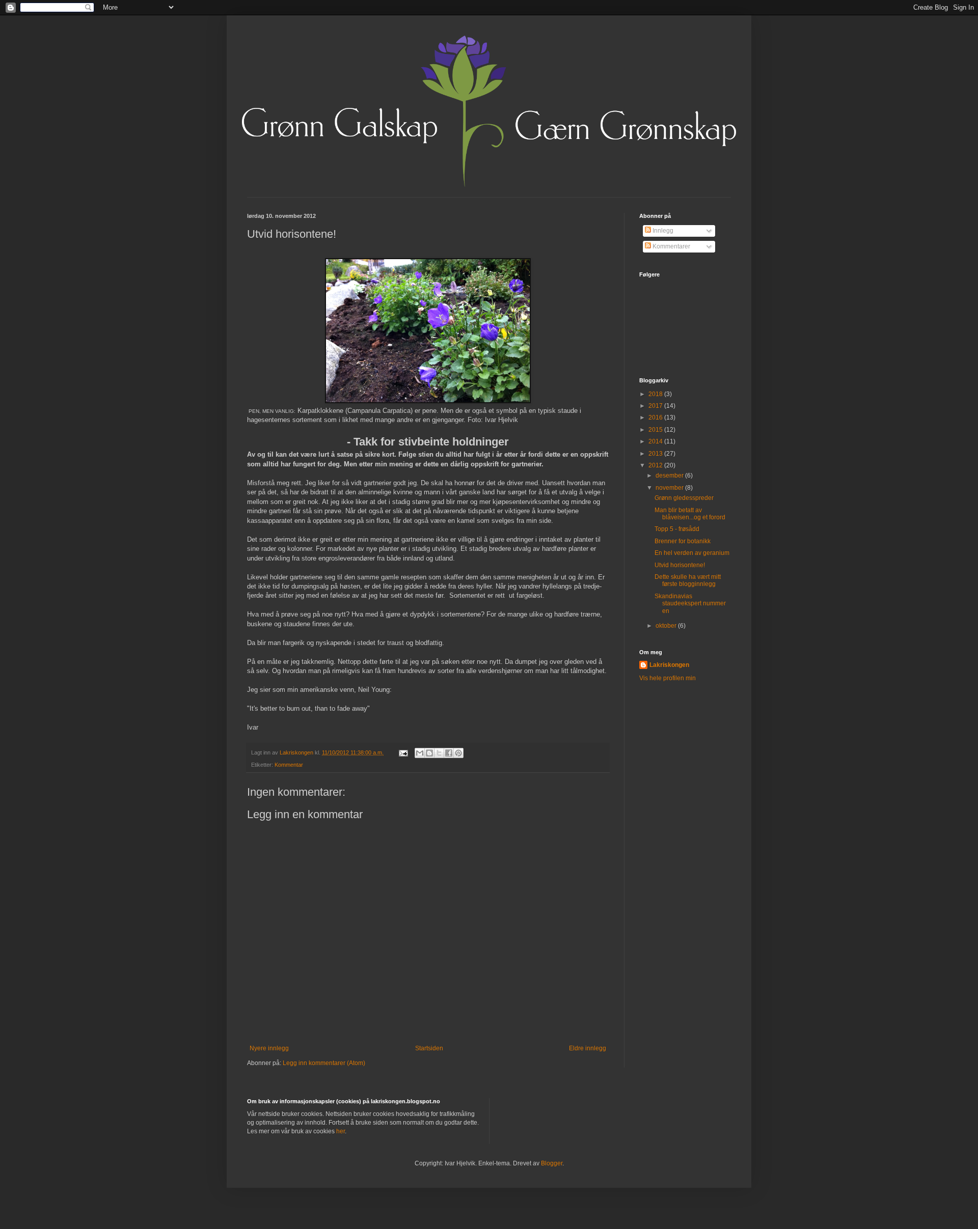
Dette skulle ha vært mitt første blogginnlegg (688, 580)
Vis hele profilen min (667, 678)
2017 (656, 405)
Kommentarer (670, 246)
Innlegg (662, 230)
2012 (656, 465)
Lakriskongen (669, 664)
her (340, 1131)
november (670, 487)
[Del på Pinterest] (458, 753)
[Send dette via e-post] (420, 753)
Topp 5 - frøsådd (677, 529)
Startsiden (429, 1048)
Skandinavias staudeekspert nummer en (690, 603)
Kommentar (289, 765)
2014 (656, 441)
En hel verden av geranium (692, 552)
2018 (656, 394)
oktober (667, 625)
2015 (656, 429)
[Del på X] (439, 753)
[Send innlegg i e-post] (403, 752)
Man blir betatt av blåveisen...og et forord (690, 514)
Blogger (551, 1163)
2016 (656, 417)
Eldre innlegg (587, 1048)
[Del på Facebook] (449, 753)
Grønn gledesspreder (684, 497)
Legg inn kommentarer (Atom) (324, 1063)
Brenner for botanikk (683, 541)
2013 (656, 453)
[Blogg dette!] (429, 753)
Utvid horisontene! (680, 565)
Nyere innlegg (269, 1048)
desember (670, 475)
